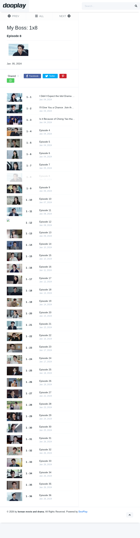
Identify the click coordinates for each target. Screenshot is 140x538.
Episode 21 (45, 323)
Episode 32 (45, 449)
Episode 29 (45, 415)
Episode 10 (45, 198)
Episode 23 (45, 346)
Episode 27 (45, 392)
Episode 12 (45, 221)
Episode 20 (45, 312)
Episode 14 (45, 243)
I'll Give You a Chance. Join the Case (57, 107)
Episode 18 (45, 289)
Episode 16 (45, 266)
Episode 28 (45, 403)
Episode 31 (45, 438)
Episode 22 (45, 335)
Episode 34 (45, 472)
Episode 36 (45, 495)
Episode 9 (44, 187)
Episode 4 (44, 130)
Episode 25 (45, 369)
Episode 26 (45, 381)
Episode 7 (44, 164)
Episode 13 (45, 232)
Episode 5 (44, 141)
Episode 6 (44, 153)
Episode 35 (45, 483)
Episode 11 (45, 210)
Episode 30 (45, 426)
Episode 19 (45, 301)
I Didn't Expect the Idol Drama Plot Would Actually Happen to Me (57, 96)
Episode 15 (45, 255)
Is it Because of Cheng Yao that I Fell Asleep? (57, 118)
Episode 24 (45, 358)
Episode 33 (45, 461)
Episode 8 (44, 176)
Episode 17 (45, 278)
